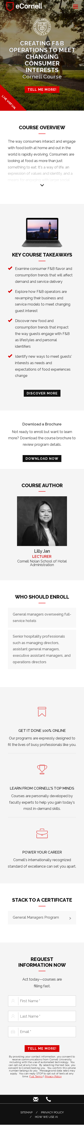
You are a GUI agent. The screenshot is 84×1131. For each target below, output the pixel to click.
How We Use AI (46, 1117)
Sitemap (26, 1112)
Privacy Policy (53, 1076)
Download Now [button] (42, 458)
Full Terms (36, 1076)
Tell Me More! (42, 1048)
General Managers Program (36, 917)
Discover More (42, 393)
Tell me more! (42, 89)
